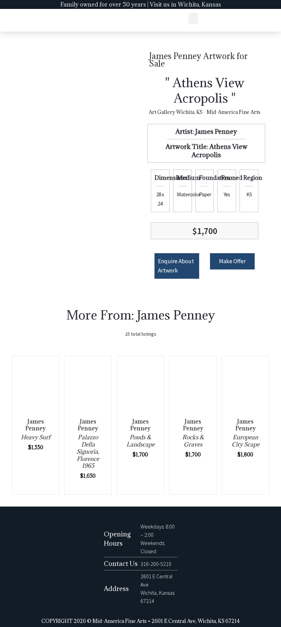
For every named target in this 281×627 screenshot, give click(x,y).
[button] (193, 18)
